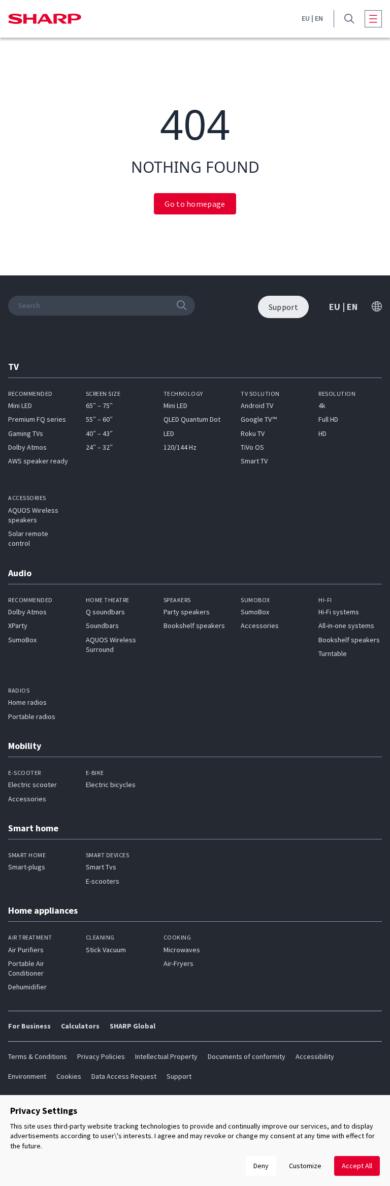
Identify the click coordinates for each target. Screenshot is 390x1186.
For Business (29, 1026)
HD (322, 433)
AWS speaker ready (38, 460)
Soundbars (102, 625)
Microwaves (182, 949)
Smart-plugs (26, 866)
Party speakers (187, 611)
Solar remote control (28, 538)
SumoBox (22, 639)
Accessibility (315, 1056)
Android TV (257, 405)
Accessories (260, 625)
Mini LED (20, 405)
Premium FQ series (37, 419)
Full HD (328, 419)
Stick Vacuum (106, 949)
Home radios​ (27, 702)
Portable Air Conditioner (26, 968)
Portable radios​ (31, 716)
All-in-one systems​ (346, 625)
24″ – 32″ (99, 447)
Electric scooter (32, 784)
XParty (17, 625)
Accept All (357, 1165)
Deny (261, 1165)
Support (179, 1076)
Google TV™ (259, 419)
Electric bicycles (111, 784)
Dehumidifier (27, 986)
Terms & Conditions (37, 1056)
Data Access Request (123, 1076)
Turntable (332, 653)
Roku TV (253, 433)
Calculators (80, 1026)
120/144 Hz (180, 447)
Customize (305, 1165)
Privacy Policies (101, 1056)
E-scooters (102, 881)
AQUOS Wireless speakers (33, 515)
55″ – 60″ (99, 419)
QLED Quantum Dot (192, 419)
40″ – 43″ (99, 433)
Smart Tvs (101, 866)
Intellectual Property (166, 1056)
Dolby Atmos (27, 447)
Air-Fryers (178, 963)
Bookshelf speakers (194, 625)
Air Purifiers (26, 949)
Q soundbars (105, 611)
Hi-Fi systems (338, 611)
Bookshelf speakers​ (349, 639)
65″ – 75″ (99, 405)
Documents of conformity (246, 1056)
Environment (27, 1076)
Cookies (68, 1076)
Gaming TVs (25, 433)
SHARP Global (132, 1026)
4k (322, 405)
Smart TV (254, 460)
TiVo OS (252, 447)
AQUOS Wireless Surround (111, 644)
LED (169, 433)
